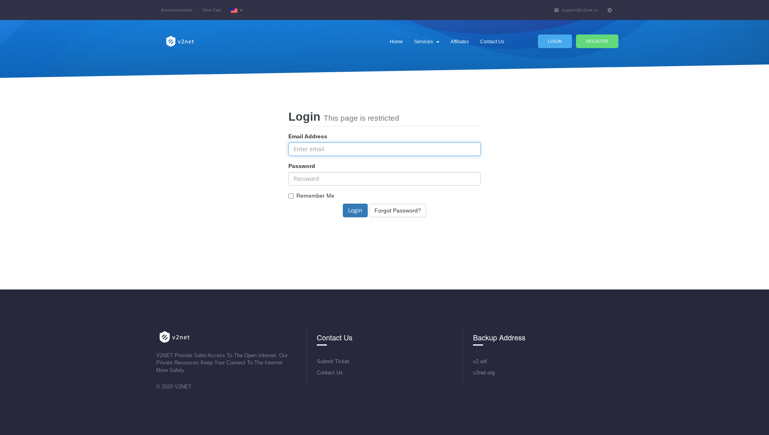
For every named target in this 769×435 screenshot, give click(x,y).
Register (597, 41)
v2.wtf (480, 361)
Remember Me (315, 195)
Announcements (177, 10)
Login (555, 41)
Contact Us (492, 42)
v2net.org (484, 373)
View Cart (211, 10)
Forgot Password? (397, 210)
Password (301, 166)
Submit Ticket (333, 361)
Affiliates (460, 42)
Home (396, 42)
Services (424, 42)
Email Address (307, 136)
